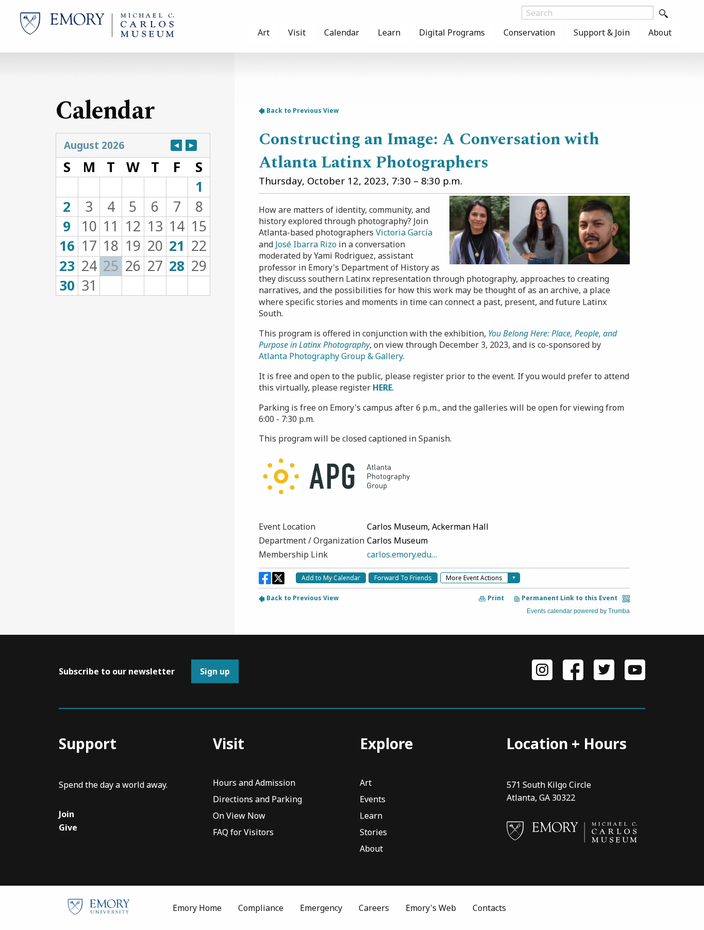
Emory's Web (431, 908)
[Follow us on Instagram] (542, 669)
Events (372, 800)
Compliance (260, 908)
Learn (389, 32)
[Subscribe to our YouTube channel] (635, 669)
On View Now (239, 816)
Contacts (489, 908)
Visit (297, 32)
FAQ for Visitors (243, 833)
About (660, 32)
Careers (374, 908)
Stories (373, 833)
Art (264, 32)
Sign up (215, 671)
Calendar (341, 32)
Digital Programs (452, 32)
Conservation (529, 32)
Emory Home (197, 908)
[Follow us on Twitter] (604, 669)
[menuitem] (263, 32)
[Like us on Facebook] (573, 669)
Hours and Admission (254, 783)
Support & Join (602, 32)
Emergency (321, 908)
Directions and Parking (257, 800)
